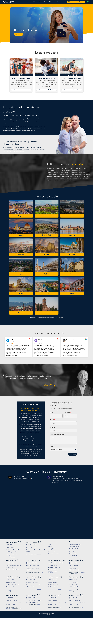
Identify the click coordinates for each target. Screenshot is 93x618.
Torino (46, 293)
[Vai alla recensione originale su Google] (29, 340)
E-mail (52, 420)
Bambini (50, 550)
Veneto (70, 590)
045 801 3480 (74, 598)
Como (72, 216)
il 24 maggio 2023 (13, 341)
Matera (21, 255)
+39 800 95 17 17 (11, 579)
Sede (51, 446)
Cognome (67, 412)
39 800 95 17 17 (10, 544)
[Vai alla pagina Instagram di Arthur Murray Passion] (20, 542)
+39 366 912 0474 (32, 582)
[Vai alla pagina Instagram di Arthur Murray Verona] (82, 595)
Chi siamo (51, 2)
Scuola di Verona (74, 595)
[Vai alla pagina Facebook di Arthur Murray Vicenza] (38, 542)
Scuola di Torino (52, 595)
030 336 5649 (10, 563)
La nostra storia (73, 548)
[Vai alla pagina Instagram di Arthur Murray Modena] (40, 577)
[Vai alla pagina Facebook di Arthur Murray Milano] (17, 577)
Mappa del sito (73, 555)
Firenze (21, 235)
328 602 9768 (74, 563)
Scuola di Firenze (31, 560)
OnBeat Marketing (52, 614)
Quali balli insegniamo (75, 544)
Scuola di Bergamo (11, 542)
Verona (72, 293)
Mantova (72, 235)
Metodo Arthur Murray (56, 317)
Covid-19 (71, 552)
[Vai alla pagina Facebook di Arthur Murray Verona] (80, 595)
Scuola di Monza (53, 577)
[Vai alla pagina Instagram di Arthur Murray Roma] (39, 595)
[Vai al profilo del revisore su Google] (7, 340)
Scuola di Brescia (11, 560)
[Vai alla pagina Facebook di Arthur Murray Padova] (80, 577)
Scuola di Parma (10, 595)
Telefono (52, 427)
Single (21, 75)
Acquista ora (18, 34)
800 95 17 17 (73, 579)
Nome (51, 412)
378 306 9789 (11, 547)
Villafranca (46, 313)
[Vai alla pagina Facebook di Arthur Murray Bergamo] (18, 542)
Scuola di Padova (74, 577)
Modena (72, 255)
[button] (8, 25)
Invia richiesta (72, 454)
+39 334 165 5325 (75, 600)
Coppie (47, 75)
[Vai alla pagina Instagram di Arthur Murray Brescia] (19, 560)
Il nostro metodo (74, 546)
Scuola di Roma (31, 595)
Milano (46, 255)
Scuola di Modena (31, 577)
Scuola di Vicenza (31, 542)
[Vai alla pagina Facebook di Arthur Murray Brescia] (17, 560)
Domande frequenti (54, 554)
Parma (72, 274)
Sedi (45, 2)
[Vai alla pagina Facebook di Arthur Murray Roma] (37, 595)
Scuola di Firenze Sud (54, 560)
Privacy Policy (73, 554)
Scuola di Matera (74, 560)
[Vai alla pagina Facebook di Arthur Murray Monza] (59, 577)
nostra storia (43, 317)
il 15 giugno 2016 (41, 341)
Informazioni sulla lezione (21, 90)
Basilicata (83, 572)
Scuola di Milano (11, 577)
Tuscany (50, 571)
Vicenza (21, 313)
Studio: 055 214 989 (32, 563)
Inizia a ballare (37, 2)
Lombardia (8, 555)
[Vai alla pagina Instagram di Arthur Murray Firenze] (40, 560)
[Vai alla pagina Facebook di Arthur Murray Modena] (38, 577)
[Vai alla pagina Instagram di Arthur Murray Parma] (17, 595)
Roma (21, 293)
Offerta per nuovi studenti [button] (76, 2)
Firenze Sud (46, 235)
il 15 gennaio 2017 (70, 341)
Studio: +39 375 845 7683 (55, 563)
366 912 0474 (31, 579)
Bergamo (21, 216)
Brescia (46, 216)
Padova (46, 274)
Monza (21, 274)
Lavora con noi (73, 550)
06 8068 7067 (31, 598)
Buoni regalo (60, 2)
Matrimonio (71, 75)
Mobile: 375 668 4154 (33, 565)
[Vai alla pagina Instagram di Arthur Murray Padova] (82, 577)
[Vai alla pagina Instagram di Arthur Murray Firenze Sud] (64, 560)
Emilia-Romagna (10, 608)
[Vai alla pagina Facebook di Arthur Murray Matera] (80, 560)
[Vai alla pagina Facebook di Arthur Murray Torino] (58, 595)
